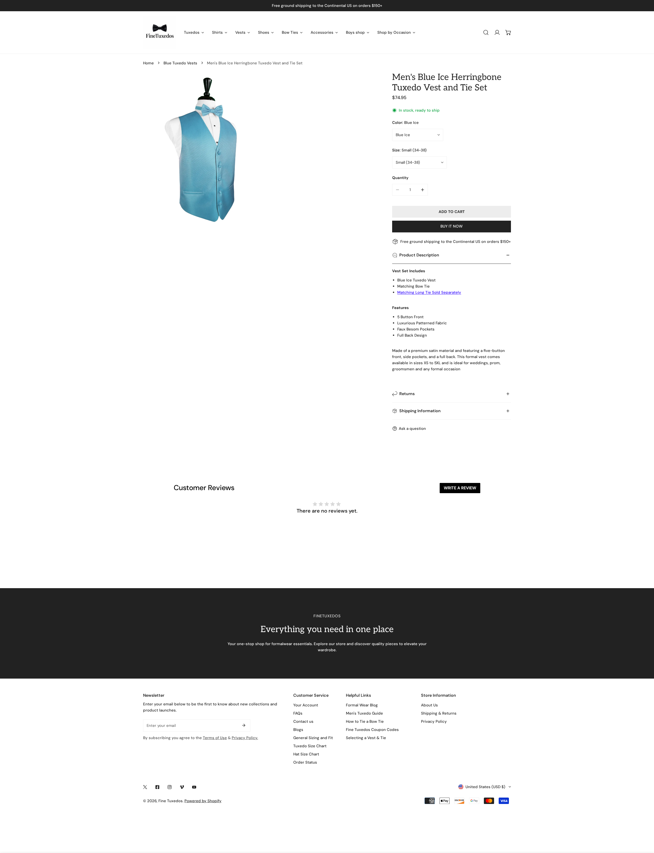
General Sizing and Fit (313, 737)
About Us (429, 705)
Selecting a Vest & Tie (366, 737)
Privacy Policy (434, 721)
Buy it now (451, 226)
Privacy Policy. (245, 737)
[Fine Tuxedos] (159, 32)
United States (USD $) (485, 786)
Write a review (460, 488)
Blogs (298, 729)
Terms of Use (215, 737)
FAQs (297, 713)
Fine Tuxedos (170, 800)
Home (148, 63)
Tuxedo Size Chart (309, 746)
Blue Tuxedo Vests (180, 63)
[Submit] (244, 725)
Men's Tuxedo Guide (364, 713)
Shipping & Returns (439, 713)
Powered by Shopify (202, 800)
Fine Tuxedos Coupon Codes (372, 729)
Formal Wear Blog (362, 705)
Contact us (303, 721)
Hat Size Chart (306, 754)
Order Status (305, 762)
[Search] (486, 32)
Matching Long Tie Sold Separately (429, 292)
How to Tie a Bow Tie (365, 721)
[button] (508, 32)
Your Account (305, 705)
